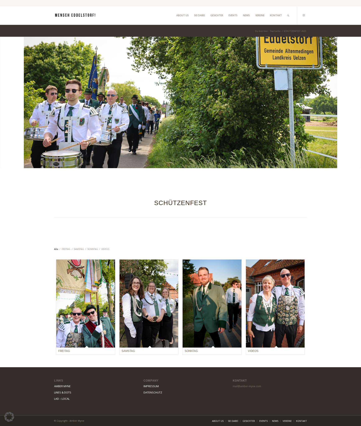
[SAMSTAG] (148, 304)
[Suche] (288, 15)
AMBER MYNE (62, 386)
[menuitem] (182, 15)
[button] (9, 417)
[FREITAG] (85, 304)
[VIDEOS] (275, 304)
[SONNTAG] (212, 304)
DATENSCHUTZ (153, 392)
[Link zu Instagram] (304, 15)
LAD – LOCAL (62, 399)
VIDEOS (253, 351)
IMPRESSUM (151, 386)
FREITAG (64, 351)
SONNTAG (191, 351)
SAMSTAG (128, 351)
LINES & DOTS (62, 392)
